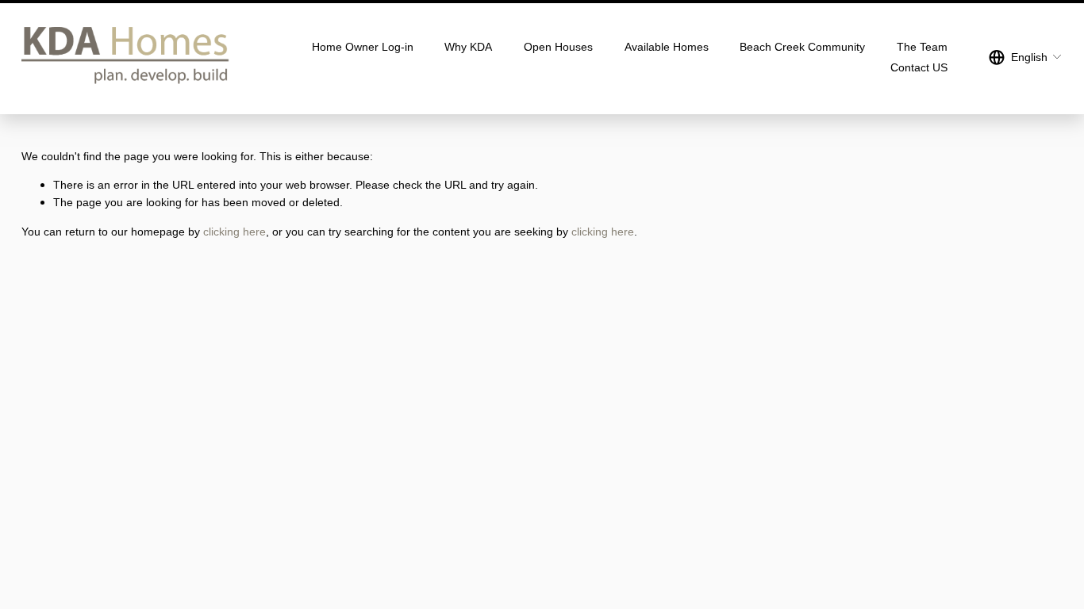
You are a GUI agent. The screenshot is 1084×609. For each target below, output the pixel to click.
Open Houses (558, 47)
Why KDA (468, 47)
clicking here (234, 231)
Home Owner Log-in (362, 47)
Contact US (919, 67)
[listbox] (1026, 57)
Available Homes (667, 47)
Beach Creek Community (802, 47)
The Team (922, 47)
